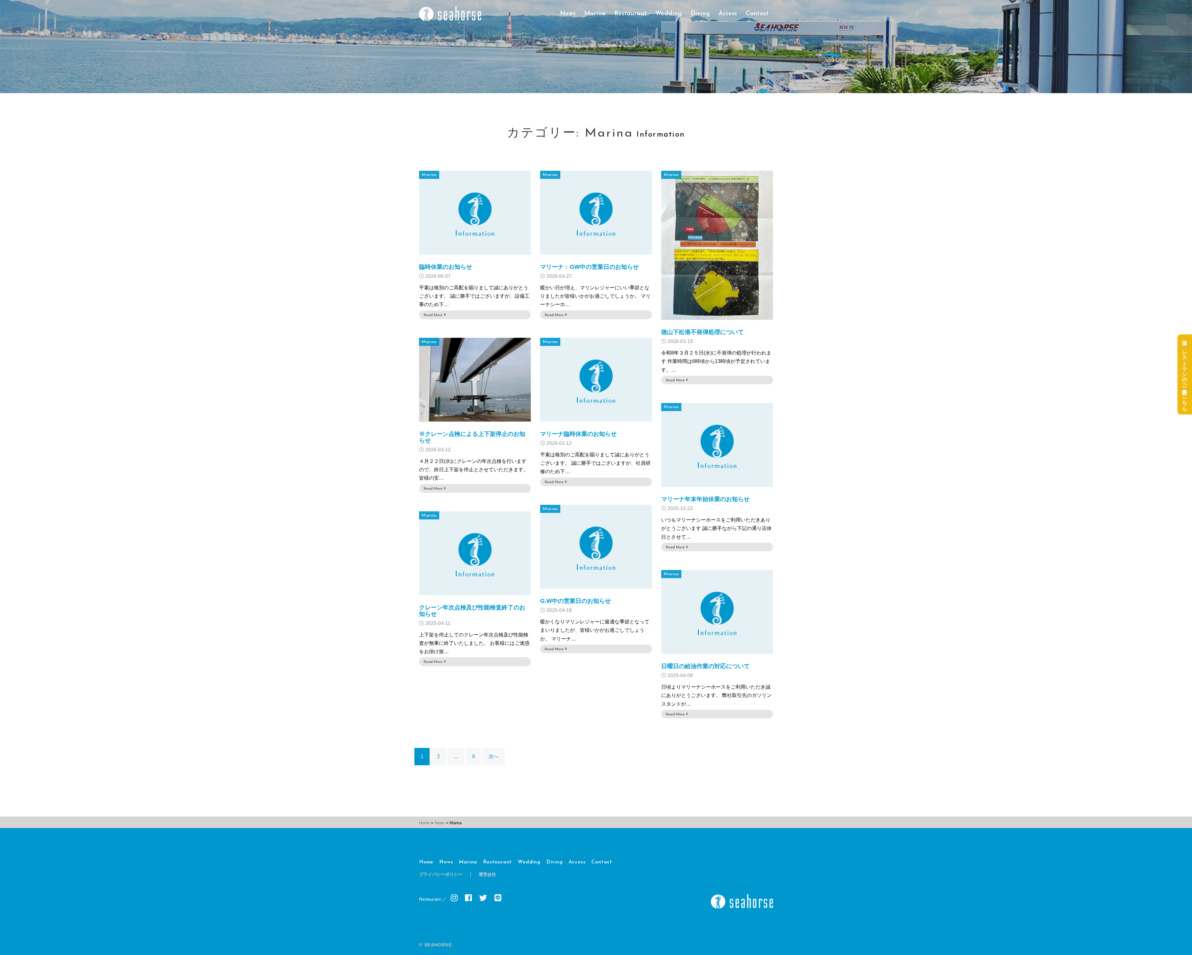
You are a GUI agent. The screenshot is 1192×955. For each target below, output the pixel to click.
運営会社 (487, 874)
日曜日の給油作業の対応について (705, 666)
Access (728, 14)
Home (426, 862)
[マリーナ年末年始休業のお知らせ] (717, 444)
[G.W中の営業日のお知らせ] (596, 546)
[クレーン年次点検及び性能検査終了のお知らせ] (475, 552)
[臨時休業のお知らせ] (475, 212)
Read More (434, 315)
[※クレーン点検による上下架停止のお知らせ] (475, 379)
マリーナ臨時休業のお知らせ (578, 434)
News (568, 14)
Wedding (668, 14)
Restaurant (630, 14)
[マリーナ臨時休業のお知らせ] (596, 379)
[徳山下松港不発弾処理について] (717, 244)
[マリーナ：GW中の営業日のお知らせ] (596, 212)
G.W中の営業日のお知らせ (575, 601)
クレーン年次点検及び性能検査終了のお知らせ (472, 610)
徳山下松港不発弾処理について (702, 332)
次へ (494, 756)
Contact (757, 14)
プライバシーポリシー (441, 874)
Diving (700, 14)
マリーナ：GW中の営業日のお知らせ (589, 267)
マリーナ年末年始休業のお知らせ (705, 499)
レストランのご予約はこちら (1184, 377)
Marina (595, 14)
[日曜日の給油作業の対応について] (717, 611)
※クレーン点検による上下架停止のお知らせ (472, 437)
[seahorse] (450, 13)
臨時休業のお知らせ (445, 267)
